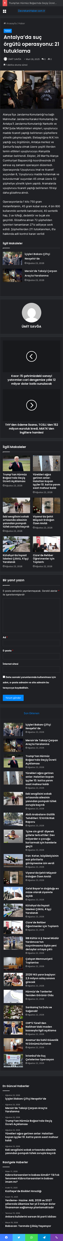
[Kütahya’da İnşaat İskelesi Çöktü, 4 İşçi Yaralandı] (16, 544)
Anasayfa (11, 23)
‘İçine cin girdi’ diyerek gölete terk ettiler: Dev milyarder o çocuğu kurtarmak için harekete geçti (41, 839)
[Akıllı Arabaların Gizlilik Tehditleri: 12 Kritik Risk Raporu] (13, 819)
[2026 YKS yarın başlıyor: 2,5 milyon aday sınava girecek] (13, 979)
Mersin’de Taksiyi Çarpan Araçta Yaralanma (42, 742)
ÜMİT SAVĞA (14, 59)
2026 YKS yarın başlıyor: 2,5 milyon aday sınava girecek (41, 978)
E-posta (8, 650)
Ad (5, 637)
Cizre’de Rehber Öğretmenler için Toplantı (43, 559)
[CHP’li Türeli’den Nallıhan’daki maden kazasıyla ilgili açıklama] (13, 1028)
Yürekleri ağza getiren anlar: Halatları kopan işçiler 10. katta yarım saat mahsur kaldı (46, 481)
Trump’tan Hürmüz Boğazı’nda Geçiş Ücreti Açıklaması (15, 478)
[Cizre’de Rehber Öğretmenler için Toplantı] (46, 544)
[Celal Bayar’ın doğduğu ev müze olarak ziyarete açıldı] (13, 893)
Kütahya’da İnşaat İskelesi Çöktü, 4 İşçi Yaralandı (16, 559)
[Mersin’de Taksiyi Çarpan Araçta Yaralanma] (12, 275)
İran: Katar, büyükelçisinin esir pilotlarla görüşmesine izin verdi (42, 859)
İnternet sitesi (10, 663)
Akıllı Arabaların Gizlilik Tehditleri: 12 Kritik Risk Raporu (40, 818)
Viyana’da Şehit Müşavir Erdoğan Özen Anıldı (43, 520)
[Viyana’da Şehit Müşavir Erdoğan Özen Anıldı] (46, 505)
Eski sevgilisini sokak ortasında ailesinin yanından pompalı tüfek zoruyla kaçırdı (16, 521)
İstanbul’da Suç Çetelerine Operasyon (40, 1057)
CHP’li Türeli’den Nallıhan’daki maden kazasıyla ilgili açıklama (41, 1026)
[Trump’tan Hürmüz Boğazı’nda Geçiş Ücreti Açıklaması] (16, 463)
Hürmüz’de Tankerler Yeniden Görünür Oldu (40, 993)
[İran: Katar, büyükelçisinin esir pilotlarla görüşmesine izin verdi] (13, 860)
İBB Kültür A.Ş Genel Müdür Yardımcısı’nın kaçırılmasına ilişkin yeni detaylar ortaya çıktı (42, 943)
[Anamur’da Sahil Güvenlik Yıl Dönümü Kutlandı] (13, 1044)
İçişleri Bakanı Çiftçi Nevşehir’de (38, 726)
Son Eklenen (31, 713)
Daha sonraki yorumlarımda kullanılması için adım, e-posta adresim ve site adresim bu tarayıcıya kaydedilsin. (29, 682)
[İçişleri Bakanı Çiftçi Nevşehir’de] (12, 258)
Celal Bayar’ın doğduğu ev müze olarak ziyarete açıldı (42, 892)
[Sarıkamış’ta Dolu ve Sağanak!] (13, 1012)
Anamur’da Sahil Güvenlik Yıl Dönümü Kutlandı (42, 1041)
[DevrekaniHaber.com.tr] (32, 11)
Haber (21, 23)
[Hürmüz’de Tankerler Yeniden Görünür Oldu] (13, 996)
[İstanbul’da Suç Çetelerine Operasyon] (13, 1060)
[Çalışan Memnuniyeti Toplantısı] (13, 963)
